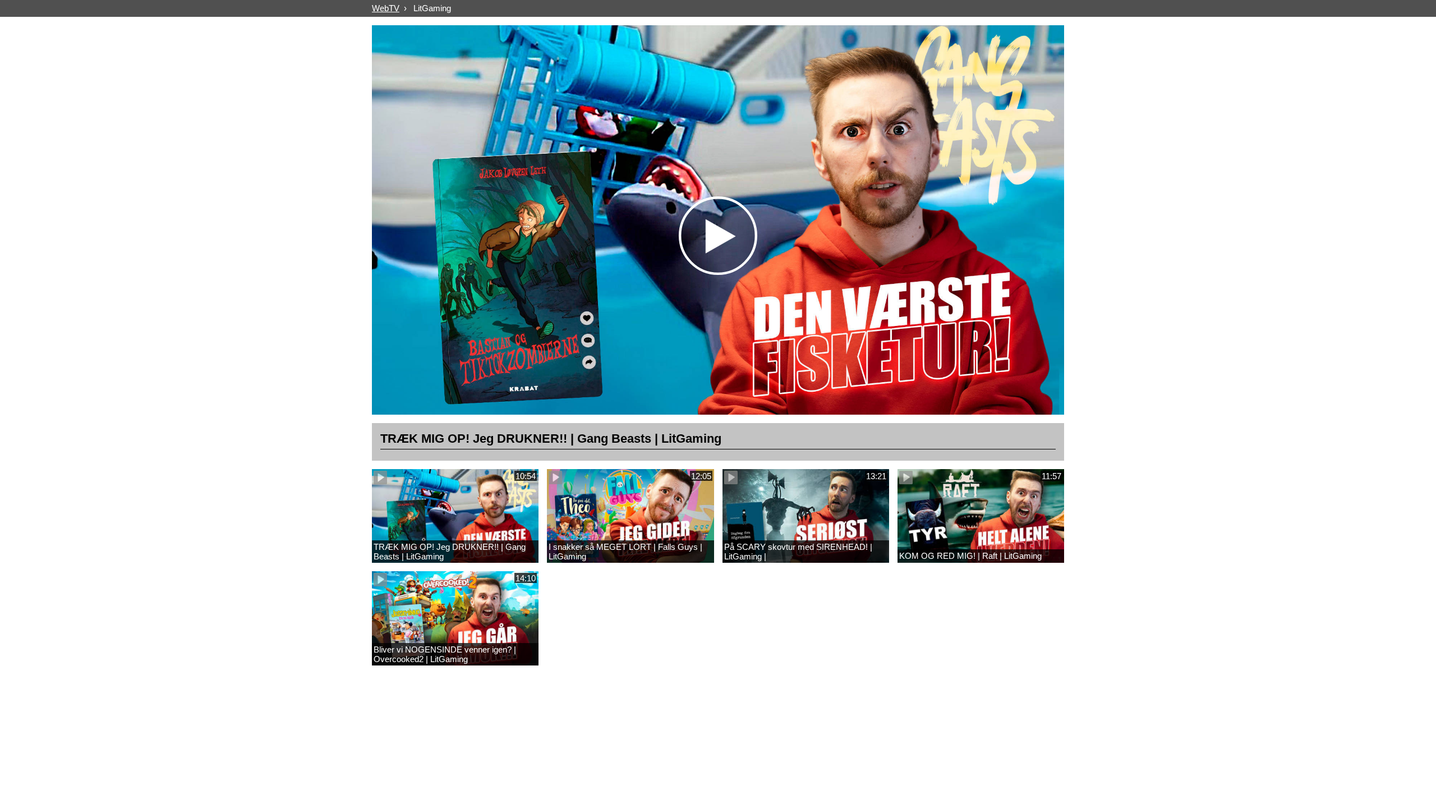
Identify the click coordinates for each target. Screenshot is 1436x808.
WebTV (385, 8)
